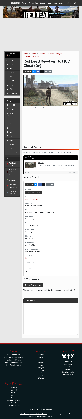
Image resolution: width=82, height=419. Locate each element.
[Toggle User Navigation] (75, 3)
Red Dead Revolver (12, 192)
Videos (68, 3)
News (31, 3)
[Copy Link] (50, 71)
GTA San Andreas (13, 405)
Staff (68, 367)
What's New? (11, 114)
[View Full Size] (50, 90)
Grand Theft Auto (13, 400)
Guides (42, 3)
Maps (49, 3)
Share (28, 71)
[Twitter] (42, 71)
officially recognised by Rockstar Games (33, 414)
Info (36, 3)
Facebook (13, 390)
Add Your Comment (34, 285)
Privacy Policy (68, 374)
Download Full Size (35, 192)
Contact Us (68, 364)
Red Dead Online (12, 164)
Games (24, 3)
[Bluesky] (34, 71)
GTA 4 (13, 403)
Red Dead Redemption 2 (13, 171)
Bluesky (14, 387)
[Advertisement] (41, 35)
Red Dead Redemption (13, 186)
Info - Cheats (31, 158)
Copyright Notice (68, 372)
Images (61, 3)
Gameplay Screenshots (34, 56)
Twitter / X (14, 392)
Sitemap (41, 378)
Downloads (14, 93)
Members (68, 369)
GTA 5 (13, 398)
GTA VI (13, 395)
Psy (26, 258)
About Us (68, 362)
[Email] (46, 71)
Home (12, 60)
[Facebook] (38, 71)
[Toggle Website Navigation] (7, 3)
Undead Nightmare (12, 179)
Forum (55, 3)
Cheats (12, 81)
